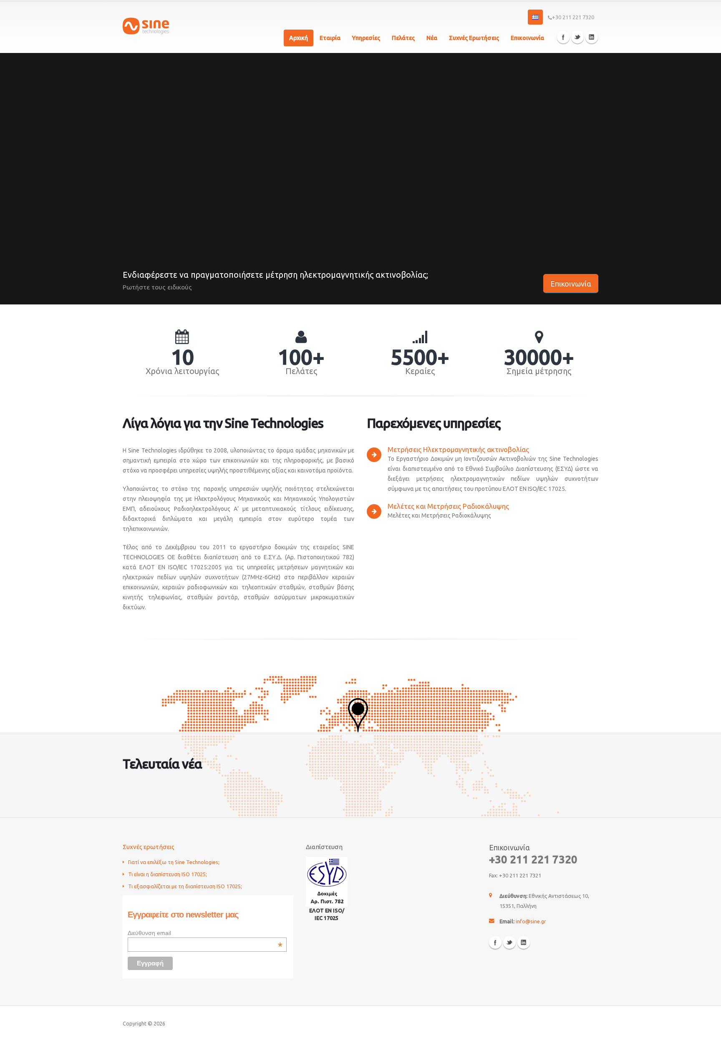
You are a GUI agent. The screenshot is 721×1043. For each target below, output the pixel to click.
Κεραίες (420, 371)
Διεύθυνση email (205, 933)
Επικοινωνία (527, 38)
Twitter (577, 37)
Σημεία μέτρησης (539, 371)
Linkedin (591, 37)
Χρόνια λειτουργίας (182, 371)
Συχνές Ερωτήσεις (474, 38)
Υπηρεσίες (366, 38)
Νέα (431, 38)
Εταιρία (330, 38)
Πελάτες (403, 38)
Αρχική (298, 38)
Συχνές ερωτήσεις (148, 846)
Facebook (563, 37)
